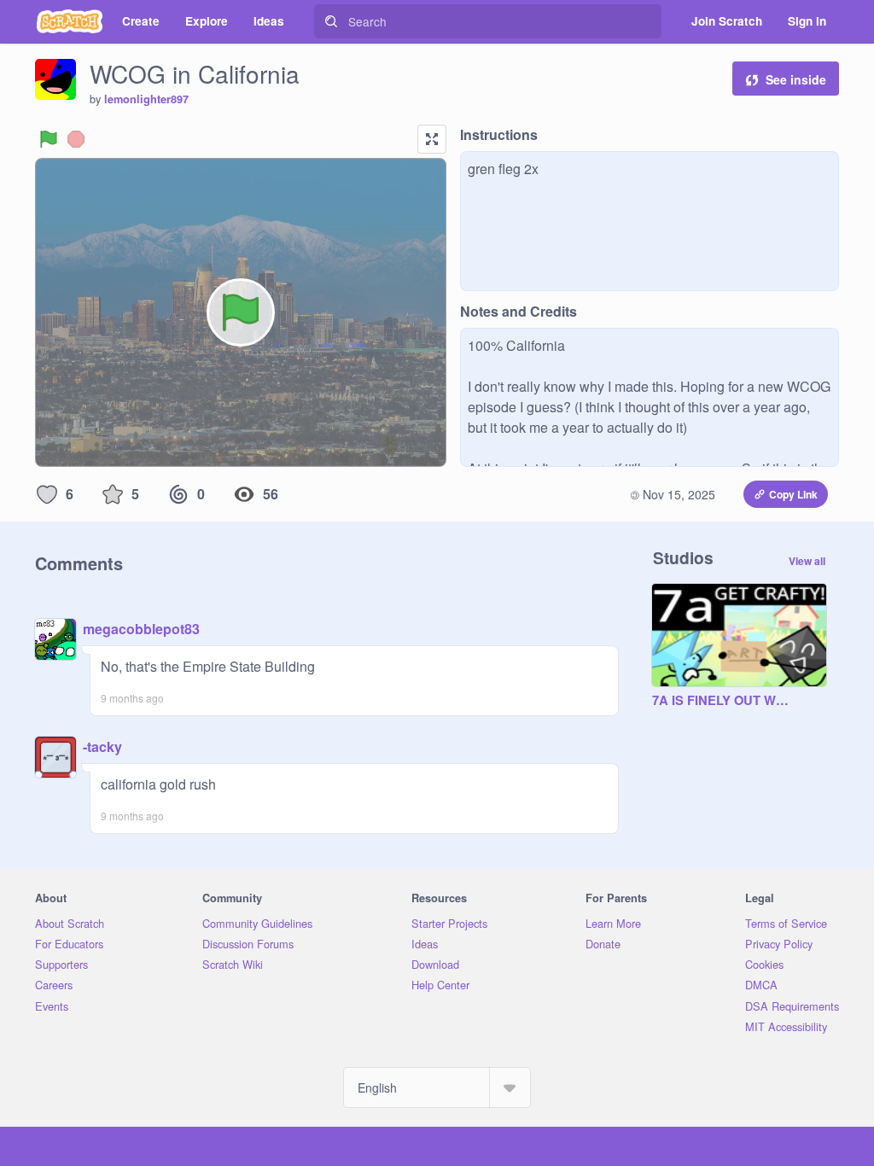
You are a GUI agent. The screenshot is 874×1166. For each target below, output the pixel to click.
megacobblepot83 (141, 628)
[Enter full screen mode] (431, 139)
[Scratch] (69, 21)
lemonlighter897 (146, 99)
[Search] (331, 21)
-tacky (102, 746)
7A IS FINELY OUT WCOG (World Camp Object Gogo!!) (722, 700)
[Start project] (48, 139)
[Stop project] (76, 139)
